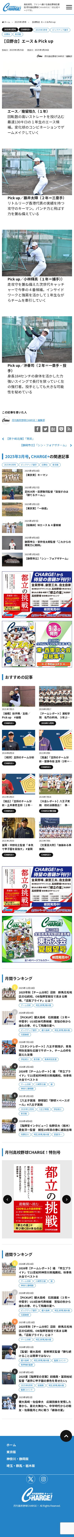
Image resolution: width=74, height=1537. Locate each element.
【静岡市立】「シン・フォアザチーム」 (44, 445)
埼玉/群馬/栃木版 (43, 1005)
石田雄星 (25, 1034)
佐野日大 (25, 1134)
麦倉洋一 (58, 1134)
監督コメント (60, 1360)
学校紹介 (25, 1059)
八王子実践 (44, 1109)
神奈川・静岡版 (18, 1458)
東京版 (18, 34)
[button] (7, 1199)
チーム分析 (26, 1005)
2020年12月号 (27, 1109)
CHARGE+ (26, 29)
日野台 (7, 34)
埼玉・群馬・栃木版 (21, 1465)
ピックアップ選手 (60, 29)
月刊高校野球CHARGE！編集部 (58, 56)
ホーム (11, 1444)
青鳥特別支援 (50, 1059)
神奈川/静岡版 (27, 1088)
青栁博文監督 (27, 1364)
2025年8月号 (27, 1385)
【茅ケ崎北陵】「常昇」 (20, 439)
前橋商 (41, 1385)
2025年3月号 (10, 29)
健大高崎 (46, 1030)
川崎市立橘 (41, 1084)
